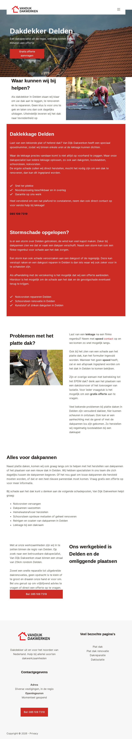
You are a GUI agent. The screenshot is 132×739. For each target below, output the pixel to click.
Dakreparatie (98, 655)
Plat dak (98, 646)
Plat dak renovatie (98, 651)
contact (108, 338)
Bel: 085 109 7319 (36, 594)
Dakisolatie (97, 659)
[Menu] (118, 9)
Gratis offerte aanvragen (27, 53)
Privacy (34, 733)
